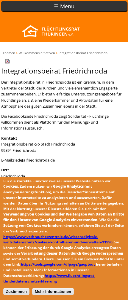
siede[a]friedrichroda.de (34, 160)
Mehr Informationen (53, 291)
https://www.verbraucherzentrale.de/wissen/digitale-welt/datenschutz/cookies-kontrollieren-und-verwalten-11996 (58, 239)
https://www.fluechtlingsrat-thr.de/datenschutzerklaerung (49, 278)
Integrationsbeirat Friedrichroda (83, 53)
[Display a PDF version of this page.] (7, 60)
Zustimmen (16, 291)
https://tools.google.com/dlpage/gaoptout (58, 264)
